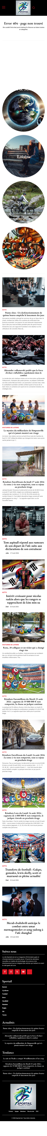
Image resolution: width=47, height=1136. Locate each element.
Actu (4, 310)
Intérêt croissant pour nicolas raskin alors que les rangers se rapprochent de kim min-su (23, 599)
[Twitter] (17, 971)
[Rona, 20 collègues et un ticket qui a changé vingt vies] (23, 627)
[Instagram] (10, 971)
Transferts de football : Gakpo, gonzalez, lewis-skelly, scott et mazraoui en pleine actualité (23, 873)
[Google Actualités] (29, 971)
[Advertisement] (23, 66)
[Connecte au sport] (23, 7)
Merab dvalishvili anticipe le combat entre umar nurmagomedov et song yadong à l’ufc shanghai (23, 928)
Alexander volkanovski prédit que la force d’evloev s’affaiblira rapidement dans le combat (23, 373)
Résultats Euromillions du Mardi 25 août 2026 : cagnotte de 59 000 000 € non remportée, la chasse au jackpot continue (23, 702)
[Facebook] (4, 971)
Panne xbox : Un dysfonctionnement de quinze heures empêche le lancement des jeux (23, 314)
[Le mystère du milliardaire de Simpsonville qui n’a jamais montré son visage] (23, 410)
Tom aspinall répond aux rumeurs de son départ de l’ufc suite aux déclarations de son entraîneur (23, 545)
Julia (7, 553)
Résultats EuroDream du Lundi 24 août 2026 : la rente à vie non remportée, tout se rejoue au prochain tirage (23, 758)
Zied (7, 607)
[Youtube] (23, 971)
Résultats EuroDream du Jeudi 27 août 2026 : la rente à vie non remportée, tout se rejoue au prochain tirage (23, 484)
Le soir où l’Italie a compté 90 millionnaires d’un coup (23, 1058)
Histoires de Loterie (10, 427)
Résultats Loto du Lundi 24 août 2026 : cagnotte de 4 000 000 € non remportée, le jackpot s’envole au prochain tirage (23, 816)
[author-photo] (3, 553)
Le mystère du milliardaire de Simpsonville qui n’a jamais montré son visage (23, 431)
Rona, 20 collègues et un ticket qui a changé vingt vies (23, 649)
